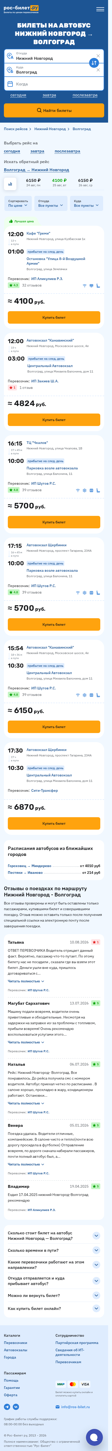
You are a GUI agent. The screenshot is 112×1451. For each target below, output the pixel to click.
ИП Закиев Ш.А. (45, 381)
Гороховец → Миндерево (29, 865)
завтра (37, 151)
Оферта (10, 1395)
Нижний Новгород (50, 129)
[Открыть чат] (94, 1437)
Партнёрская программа (76, 1342)
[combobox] (54, 56)
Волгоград (82, 129)
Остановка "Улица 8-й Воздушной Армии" (56, 261)
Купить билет (54, 317)
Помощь (11, 1380)
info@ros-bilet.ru (75, 1407)
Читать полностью (24, 981)
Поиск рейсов (16, 129)
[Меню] (100, 9)
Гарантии (12, 1387)
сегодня (12, 151)
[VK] (16, 1407)
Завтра (49, 94)
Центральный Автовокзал (50, 365)
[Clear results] (98, 56)
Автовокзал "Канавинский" (50, 340)
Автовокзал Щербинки (46, 545)
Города (10, 1357)
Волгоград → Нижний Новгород (36, 169)
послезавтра (67, 151)
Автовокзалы (15, 1350)
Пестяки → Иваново (25, 872)
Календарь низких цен (10, 184)
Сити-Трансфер (44, 790)
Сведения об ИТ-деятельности (69, 1352)
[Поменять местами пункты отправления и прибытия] (94, 63)
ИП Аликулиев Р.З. (47, 278)
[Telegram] (7, 1407)
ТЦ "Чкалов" (37, 442)
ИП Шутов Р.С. (43, 483)
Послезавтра (85, 94)
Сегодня (18, 94)
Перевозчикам (68, 1362)
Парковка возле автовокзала (52, 468)
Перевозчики (15, 1342)
